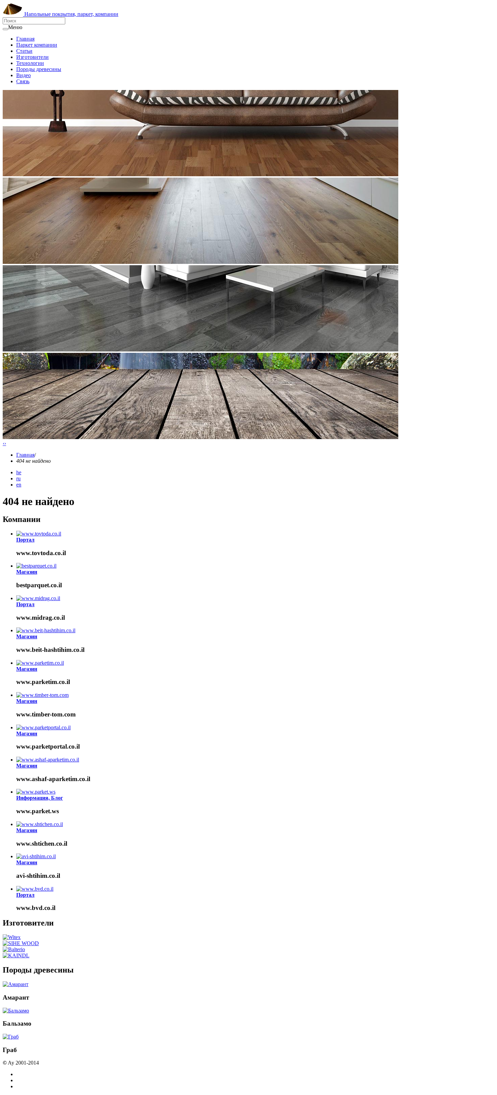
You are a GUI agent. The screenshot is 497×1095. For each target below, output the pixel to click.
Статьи (24, 51)
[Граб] (11, 1037)
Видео (23, 75)
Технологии (30, 63)
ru (18, 478)
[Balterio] (14, 949)
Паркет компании (36, 45)
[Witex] (12, 937)
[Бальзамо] (16, 1010)
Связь (22, 81)
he (18, 472)
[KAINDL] (16, 955)
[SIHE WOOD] (21, 943)
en (18, 484)
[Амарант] (15, 984)
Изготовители (32, 57)
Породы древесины (38, 69)
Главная (25, 39)
